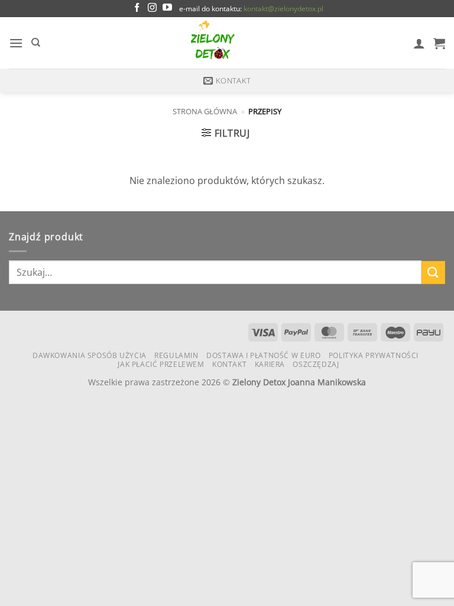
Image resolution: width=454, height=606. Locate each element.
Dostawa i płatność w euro (263, 355)
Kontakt (229, 364)
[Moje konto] (419, 43)
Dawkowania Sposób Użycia (90, 355)
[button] (16, 42)
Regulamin (176, 355)
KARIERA (270, 364)
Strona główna (205, 111)
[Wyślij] (433, 272)
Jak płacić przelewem (161, 364)
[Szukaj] (35, 42)
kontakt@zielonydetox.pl (283, 9)
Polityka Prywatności (374, 355)
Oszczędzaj (316, 364)
